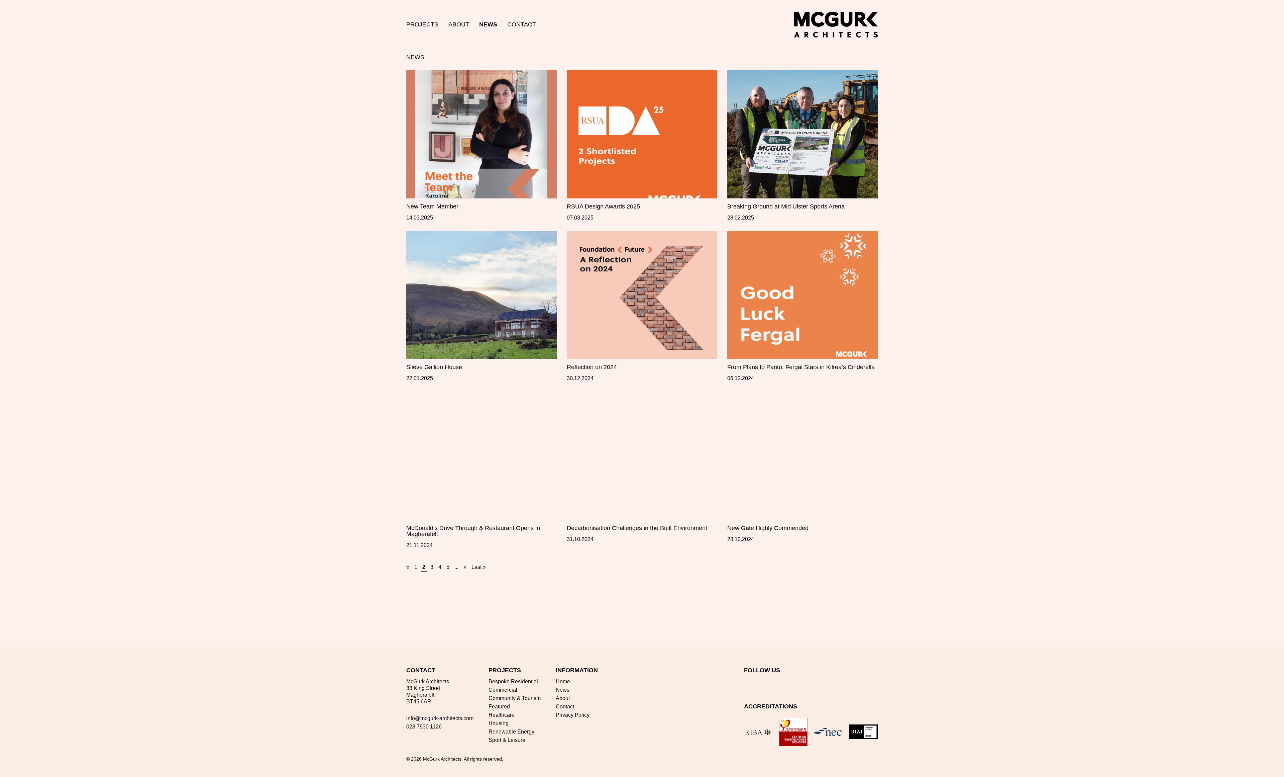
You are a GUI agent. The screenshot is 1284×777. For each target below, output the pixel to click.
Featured (499, 706)
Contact (521, 24)
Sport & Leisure (507, 740)
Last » (478, 567)
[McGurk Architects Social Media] (748, 683)
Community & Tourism (515, 698)
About (458, 24)
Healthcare (502, 715)
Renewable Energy (511, 732)
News (488, 24)
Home (563, 681)
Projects (422, 24)
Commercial (503, 690)
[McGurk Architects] (836, 24)
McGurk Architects (442, 759)
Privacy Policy (573, 715)
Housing (499, 723)
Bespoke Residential (513, 681)
